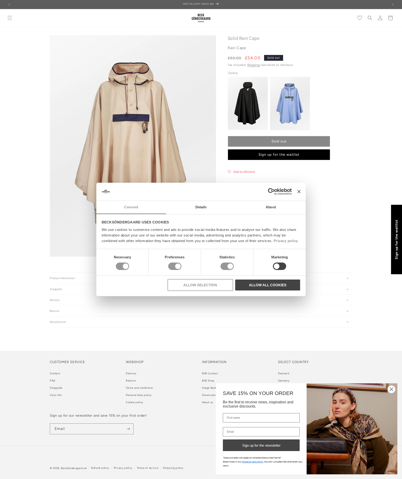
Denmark (283, 373)
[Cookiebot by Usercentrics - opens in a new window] (271, 191)
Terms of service (147, 467)
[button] (10, 18)
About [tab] (271, 207)
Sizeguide (56, 387)
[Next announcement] (393, 4)
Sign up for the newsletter (261, 445)
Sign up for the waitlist (278, 154)
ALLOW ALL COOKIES (267, 285)
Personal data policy (139, 395)
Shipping (253, 65)
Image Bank (209, 387)
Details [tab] (201, 207)
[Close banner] (299, 191)
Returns (131, 380)
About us (207, 402)
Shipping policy (173, 467)
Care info (56, 395)
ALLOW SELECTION (200, 285)
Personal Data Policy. (253, 461)
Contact (55, 373)
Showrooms (209, 395)
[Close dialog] (391, 389)
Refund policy (100, 467)
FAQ (52, 380)
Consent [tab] (131, 207)
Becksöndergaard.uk (74, 468)
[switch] (174, 266)
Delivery (131, 373)
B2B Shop (208, 380)
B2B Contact (210, 373)
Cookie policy (134, 402)
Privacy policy (286, 241)
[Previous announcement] (9, 4)
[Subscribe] (128, 428)
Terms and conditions (139, 387)
